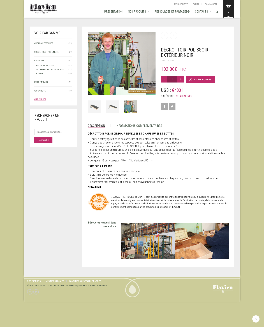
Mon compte (181, 4)
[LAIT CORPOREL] (164, 35)
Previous (90, 59)
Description (96, 126)
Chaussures (167, 60)
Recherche (43, 140)
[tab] (99, 125)
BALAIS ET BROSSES (45, 65)
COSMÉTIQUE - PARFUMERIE (46, 52)
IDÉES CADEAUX (41, 82)
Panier (196, 4)
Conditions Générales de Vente (85, 281)
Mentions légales (55, 281)
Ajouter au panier (202, 79)
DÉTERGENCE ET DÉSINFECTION (50, 69)
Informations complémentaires (139, 126)
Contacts (201, 11)
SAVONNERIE (40, 91)
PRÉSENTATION (113, 11)
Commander (211, 4)
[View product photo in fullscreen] (149, 89)
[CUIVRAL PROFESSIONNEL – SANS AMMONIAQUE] (173, 35)
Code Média (101, 285)
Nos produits (137, 11)
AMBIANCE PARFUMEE (43, 43)
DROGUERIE (39, 60)
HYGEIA (39, 73)
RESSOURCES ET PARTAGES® (172, 11)
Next (154, 59)
